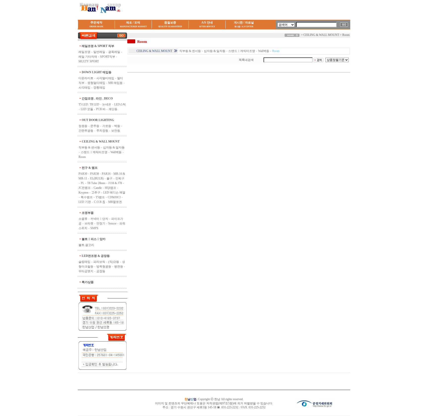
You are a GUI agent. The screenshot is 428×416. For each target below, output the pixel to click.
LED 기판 (85, 202)
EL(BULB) (97, 178)
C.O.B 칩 (99, 202)
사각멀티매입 (105, 78)
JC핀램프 (85, 188)
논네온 (106, 104)
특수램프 (87, 197)
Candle (98, 188)
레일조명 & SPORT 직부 (98, 46)
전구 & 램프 (90, 168)
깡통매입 (99, 87)
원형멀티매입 (96, 83)
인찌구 (119, 178)
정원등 (83, 126)
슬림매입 (84, 262)
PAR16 (106, 173)
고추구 (95, 192)
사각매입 (84, 87)
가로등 (106, 126)
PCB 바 (101, 109)
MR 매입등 (115, 83)
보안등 (115, 130)
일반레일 (99, 52)
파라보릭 (99, 262)
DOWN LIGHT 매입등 (96, 72)
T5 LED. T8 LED (89, 104)
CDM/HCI (114, 197)
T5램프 (100, 197)
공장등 (100, 271)
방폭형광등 (103, 266)
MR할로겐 (115, 202)
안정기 (100, 223)
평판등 (118, 266)
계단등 (112, 109)
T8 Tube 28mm (96, 183)
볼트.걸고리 (86, 245)
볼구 (109, 178)
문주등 (94, 126)
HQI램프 (110, 188)
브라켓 (88, 223)
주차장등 (102, 130)
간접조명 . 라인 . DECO (97, 98)
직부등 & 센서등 (89, 147)
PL (82, 183)
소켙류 (83, 218)
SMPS (94, 228)
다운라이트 (86, 78)
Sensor (112, 223)
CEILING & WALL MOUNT (101, 141)
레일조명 (84, 52)
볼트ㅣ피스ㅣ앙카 (94, 239)
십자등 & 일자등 (114, 147)
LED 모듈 (87, 109)
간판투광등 (86, 130)
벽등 (117, 126)
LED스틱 (120, 104)
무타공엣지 (86, 271)
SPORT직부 (107, 56)
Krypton (83, 192)
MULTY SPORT (89, 61)
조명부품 (88, 213)
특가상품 (88, 282)
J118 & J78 (115, 183)
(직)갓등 (113, 262)
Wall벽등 (116, 152)
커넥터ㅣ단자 (99, 218)
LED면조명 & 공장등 (96, 256)
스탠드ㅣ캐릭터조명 (94, 152)
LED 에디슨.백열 (114, 192)
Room (82, 157)
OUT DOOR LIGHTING (98, 120)
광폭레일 (114, 52)
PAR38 (94, 173)
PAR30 (83, 173)
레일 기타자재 (88, 56)
